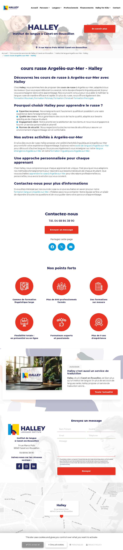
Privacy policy (95, 545)
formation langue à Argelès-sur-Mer (31, 192)
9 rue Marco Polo (63, 47)
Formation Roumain (23, 98)
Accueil (34, 8)
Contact (116, 8)
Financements (87, 8)
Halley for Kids (102, 8)
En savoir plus (99, 29)
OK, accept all (34, 545)
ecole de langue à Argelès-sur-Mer (92, 145)
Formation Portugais (83, 98)
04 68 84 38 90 (64, 220)
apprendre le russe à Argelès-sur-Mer (47, 173)
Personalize (77, 545)
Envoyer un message (61, 230)
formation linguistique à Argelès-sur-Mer (70, 151)
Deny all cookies (57, 545)
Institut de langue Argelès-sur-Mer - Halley (71, 53)
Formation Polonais (43, 98)
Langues (56, 8)
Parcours (44, 8)
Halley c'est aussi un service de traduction (88, 372)
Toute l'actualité (104, 392)
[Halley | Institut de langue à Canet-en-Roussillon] (11, 8)
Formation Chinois (62, 98)
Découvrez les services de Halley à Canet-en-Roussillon (31, 53)
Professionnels (71, 8)
